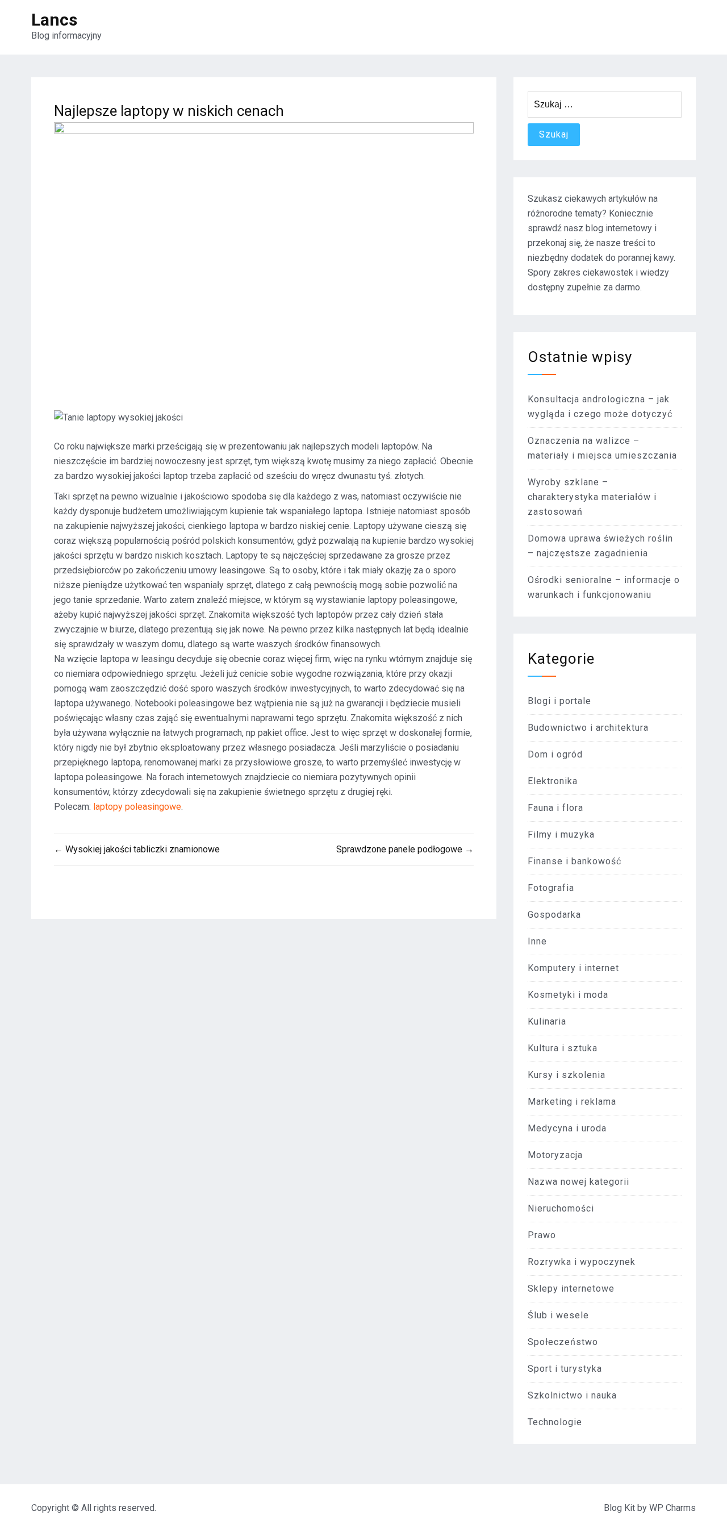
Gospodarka (554, 914)
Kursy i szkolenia (566, 1074)
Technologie (555, 1422)
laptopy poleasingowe (137, 806)
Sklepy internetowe (571, 1288)
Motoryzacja (555, 1155)
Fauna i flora (555, 807)
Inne (537, 941)
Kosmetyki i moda (568, 994)
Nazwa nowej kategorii (578, 1181)
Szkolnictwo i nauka (572, 1395)
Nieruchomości (561, 1208)
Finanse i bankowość (574, 861)
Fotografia (551, 887)
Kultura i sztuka (563, 1048)
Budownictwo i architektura (588, 727)
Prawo (542, 1235)
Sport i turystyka (565, 1368)
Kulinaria (547, 1021)
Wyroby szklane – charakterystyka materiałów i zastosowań (592, 497)
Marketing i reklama (572, 1101)
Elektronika (553, 781)
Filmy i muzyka (561, 834)
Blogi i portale (559, 701)
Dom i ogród (555, 754)
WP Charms (672, 1507)
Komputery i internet (573, 968)
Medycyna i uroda (567, 1128)
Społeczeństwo (563, 1342)
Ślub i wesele (558, 1315)
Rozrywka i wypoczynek (582, 1261)
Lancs (54, 20)
